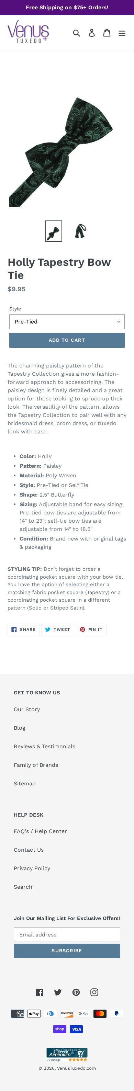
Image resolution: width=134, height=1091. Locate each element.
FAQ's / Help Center (40, 831)
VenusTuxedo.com (76, 1068)
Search (23, 887)
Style (15, 308)
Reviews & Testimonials (44, 746)
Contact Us (29, 849)
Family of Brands (36, 765)
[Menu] (122, 32)
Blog (19, 728)
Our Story (27, 709)
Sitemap (25, 783)
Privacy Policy (32, 868)
